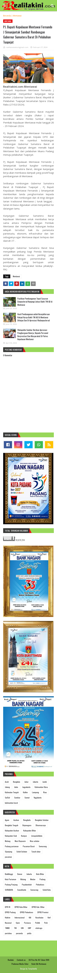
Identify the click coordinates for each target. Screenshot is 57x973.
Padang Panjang (11, 884)
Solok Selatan (21, 851)
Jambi (44, 781)
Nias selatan (34, 841)
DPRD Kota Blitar (21, 907)
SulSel (7, 797)
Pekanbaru (40, 884)
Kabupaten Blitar (29, 830)
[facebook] (8, 444)
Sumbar (17, 797)
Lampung (35, 792)
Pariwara (27, 922)
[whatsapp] (39, 444)
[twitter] (28, 444)
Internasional (20, 917)
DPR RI (7, 907)
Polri (46, 922)
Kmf (49, 917)
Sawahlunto (21, 889)
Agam (7, 820)
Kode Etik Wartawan (39, 963)
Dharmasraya (41, 825)
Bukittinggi (9, 874)
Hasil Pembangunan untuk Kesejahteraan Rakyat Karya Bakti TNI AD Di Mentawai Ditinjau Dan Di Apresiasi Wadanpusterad (33, 317)
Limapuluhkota (36, 835)
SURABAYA (9, 889)
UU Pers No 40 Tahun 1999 (39, 960)
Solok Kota (47, 889)
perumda (19, 933)
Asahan (16, 820)
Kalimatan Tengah (12, 792)
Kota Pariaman (10, 879)
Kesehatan (39, 917)
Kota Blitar (40, 874)
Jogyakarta (26, 787)
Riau (45, 792)
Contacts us (21, 960)
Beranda (7, 15)
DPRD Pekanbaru (26, 912)
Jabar (26, 781)
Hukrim (7, 917)
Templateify (32, 968)
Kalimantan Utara (41, 787)
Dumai (19, 874)
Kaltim (25, 792)
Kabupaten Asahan (12, 830)
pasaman (8, 856)
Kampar (24, 835)
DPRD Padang (10, 912)
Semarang (43, 846)
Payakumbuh (27, 884)
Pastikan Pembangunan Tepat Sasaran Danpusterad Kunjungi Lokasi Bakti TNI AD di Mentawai (34, 301)
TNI (15, 928)
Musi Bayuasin (20, 841)
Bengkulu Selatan (41, 820)
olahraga (38, 928)
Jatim (16, 787)
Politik (37, 922)
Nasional (8, 922)
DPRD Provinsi (42, 912)
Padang (42, 879)
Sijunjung (8, 851)
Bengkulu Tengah (11, 825)
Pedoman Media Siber (20, 963)
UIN (22, 928)
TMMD (7, 928)
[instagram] (18, 444)
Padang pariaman (12, 846)
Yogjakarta (37, 797)
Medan (32, 879)
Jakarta (35, 781)
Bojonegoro (26, 825)
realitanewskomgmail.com (17, 47)
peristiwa (8, 933)
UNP (29, 928)
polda (29, 933)
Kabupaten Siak (11, 835)
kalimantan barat (11, 802)
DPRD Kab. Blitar (38, 907)
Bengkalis (27, 820)
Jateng (7, 787)
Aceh (7, 781)
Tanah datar (36, 851)
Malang (7, 841)
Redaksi (11, 960)
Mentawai (17, 15)
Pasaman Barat (29, 846)
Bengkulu (16, 781)
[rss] (49, 444)
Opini (18, 922)
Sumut (27, 797)
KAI (30, 917)
